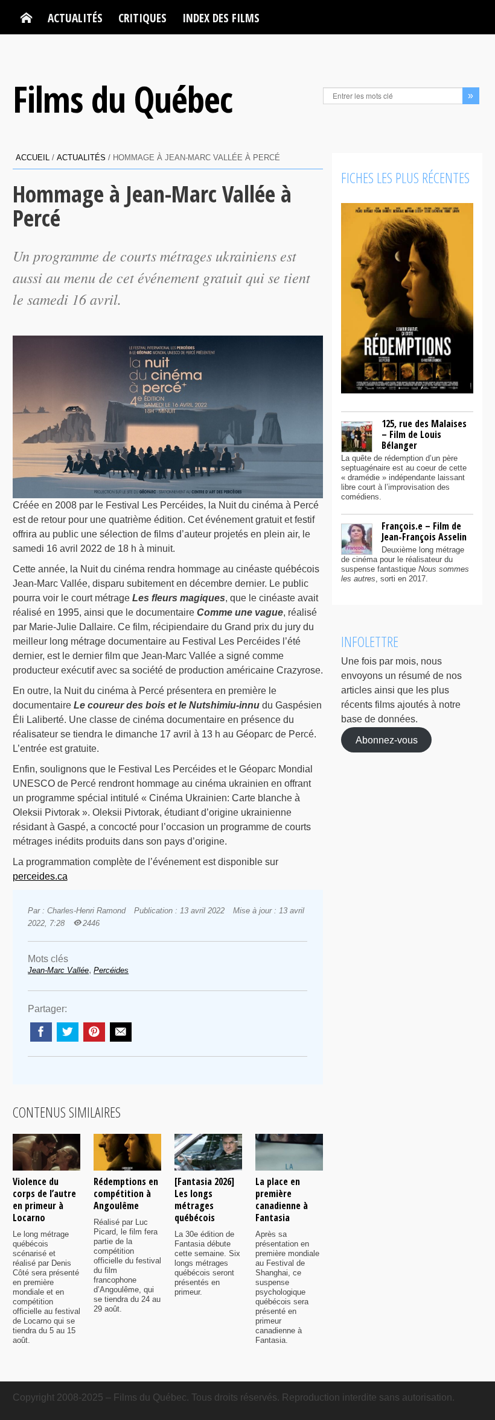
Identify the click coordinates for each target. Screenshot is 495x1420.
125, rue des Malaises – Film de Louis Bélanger (424, 434)
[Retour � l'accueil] (26, 18)
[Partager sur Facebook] (41, 1032)
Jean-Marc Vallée (58, 970)
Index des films (221, 18)
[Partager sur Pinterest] (94, 1032)
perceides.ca (40, 876)
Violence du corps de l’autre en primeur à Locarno (44, 1199)
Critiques (142, 18)
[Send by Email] (121, 1032)
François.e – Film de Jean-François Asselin (424, 531)
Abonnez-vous (387, 739)
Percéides (111, 970)
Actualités (75, 18)
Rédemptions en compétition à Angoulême (126, 1193)
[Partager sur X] (67, 1032)
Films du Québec (122, 99)
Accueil (33, 157)
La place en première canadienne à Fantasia (281, 1199)
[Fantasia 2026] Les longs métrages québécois (204, 1199)
